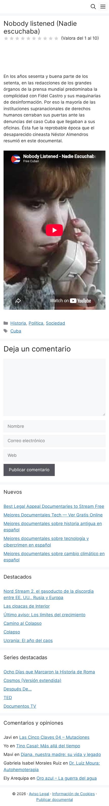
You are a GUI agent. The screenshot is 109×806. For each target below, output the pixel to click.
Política (36, 323)
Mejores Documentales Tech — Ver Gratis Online (53, 514)
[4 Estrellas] (22, 38)
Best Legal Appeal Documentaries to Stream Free (54, 506)
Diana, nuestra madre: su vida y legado (61, 754)
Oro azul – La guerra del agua (67, 778)
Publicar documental (54, 799)
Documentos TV (20, 706)
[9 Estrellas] (50, 38)
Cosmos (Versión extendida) (32, 680)
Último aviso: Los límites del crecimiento (44, 614)
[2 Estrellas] (11, 38)
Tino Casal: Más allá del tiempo (48, 745)
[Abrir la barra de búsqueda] (93, 7)
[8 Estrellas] (45, 38)
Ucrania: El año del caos (28, 640)
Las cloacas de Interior (27, 606)
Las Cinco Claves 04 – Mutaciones (54, 737)
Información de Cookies (73, 793)
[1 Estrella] (6, 38)
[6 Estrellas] (34, 38)
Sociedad (55, 323)
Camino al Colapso (23, 623)
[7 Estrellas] (39, 38)
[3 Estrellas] (17, 38)
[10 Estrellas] (56, 38)
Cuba (15, 331)
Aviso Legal (39, 793)
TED (8, 697)
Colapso (12, 631)
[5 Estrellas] (28, 38)
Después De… (18, 689)
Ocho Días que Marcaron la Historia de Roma (49, 671)
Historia (18, 323)
